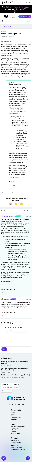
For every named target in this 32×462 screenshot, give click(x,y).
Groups (13, 414)
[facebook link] (12, 405)
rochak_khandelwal (10, 216)
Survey (16, 388)
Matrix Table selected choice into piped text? (14, 375)
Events (13, 412)
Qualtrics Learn (15, 433)
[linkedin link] (19, 405)
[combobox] (16, 21)
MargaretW (7, 41)
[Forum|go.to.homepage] (10, 16)
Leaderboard (14, 419)
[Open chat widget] (28, 458)
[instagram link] (9, 405)
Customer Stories (16, 428)
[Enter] (3, 21)
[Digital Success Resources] (29, 3)
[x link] (15, 405)
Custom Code (7, 26)
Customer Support (16, 442)
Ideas (12, 416)
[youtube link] (23, 405)
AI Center (13, 431)
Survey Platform (6, 365)
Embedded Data (7, 391)
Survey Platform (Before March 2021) (12, 377)
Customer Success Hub (18, 426)
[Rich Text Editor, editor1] (16, 337)
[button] (2, 17)
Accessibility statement (18, 449)
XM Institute (14, 430)
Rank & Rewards (16, 417)
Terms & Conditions (17, 447)
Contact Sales (15, 440)
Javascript (5, 384)
